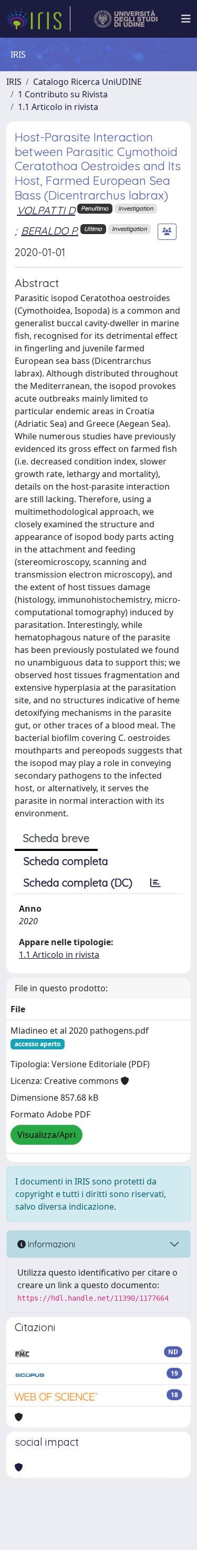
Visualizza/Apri (46, 1135)
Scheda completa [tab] (66, 861)
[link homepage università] (126, 18)
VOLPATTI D (46, 210)
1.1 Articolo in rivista (58, 107)
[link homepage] (38, 18)
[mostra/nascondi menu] (186, 19)
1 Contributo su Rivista (63, 94)
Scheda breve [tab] (56, 838)
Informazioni (50, 1244)
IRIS (14, 81)
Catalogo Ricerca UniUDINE (87, 81)
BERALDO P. (49, 230)
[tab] (155, 883)
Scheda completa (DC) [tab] (78, 882)
